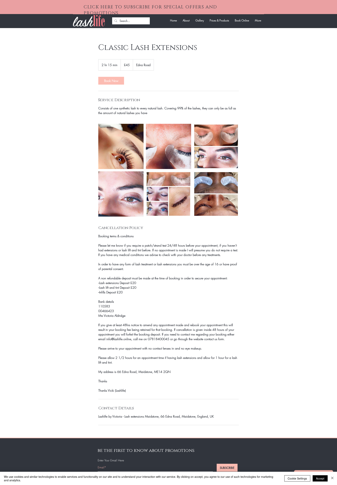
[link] (111, 81)
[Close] (332, 478)
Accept (320, 478)
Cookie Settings (297, 478)
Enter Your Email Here (111, 460)
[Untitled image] (121, 146)
